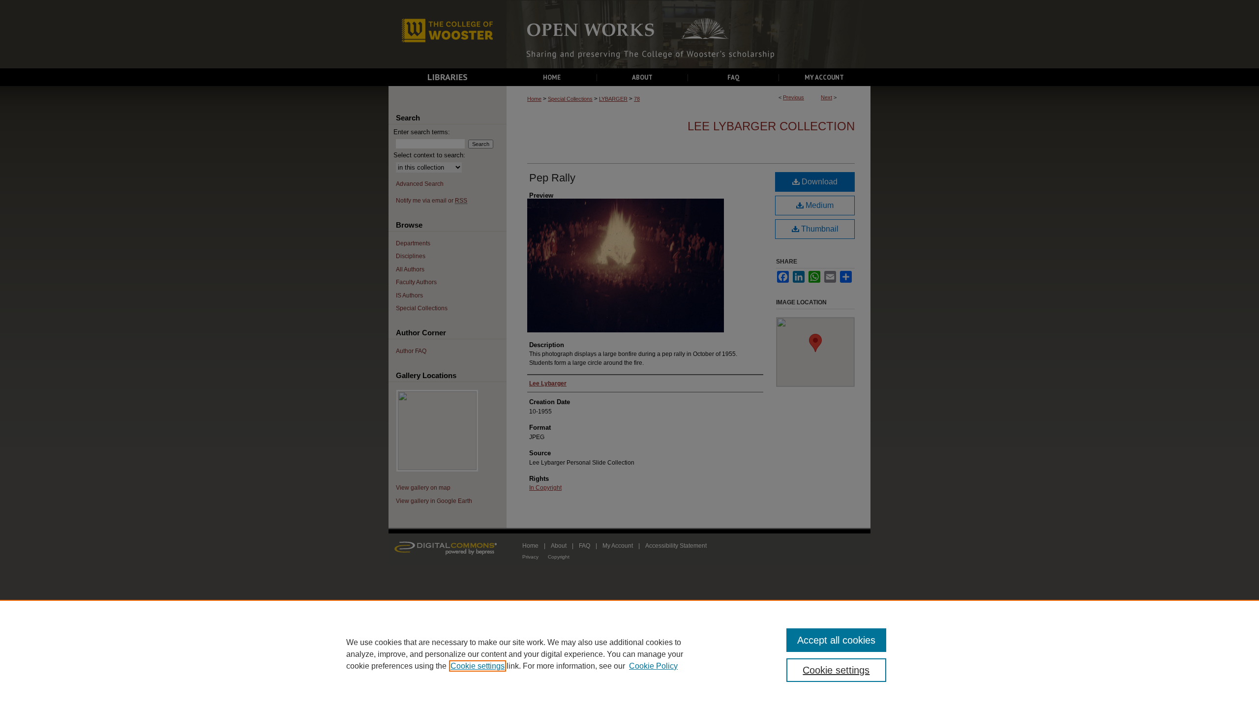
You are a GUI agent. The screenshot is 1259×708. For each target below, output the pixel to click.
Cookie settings (477, 666)
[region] (629, 654)
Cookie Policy (653, 666)
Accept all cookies (836, 640)
